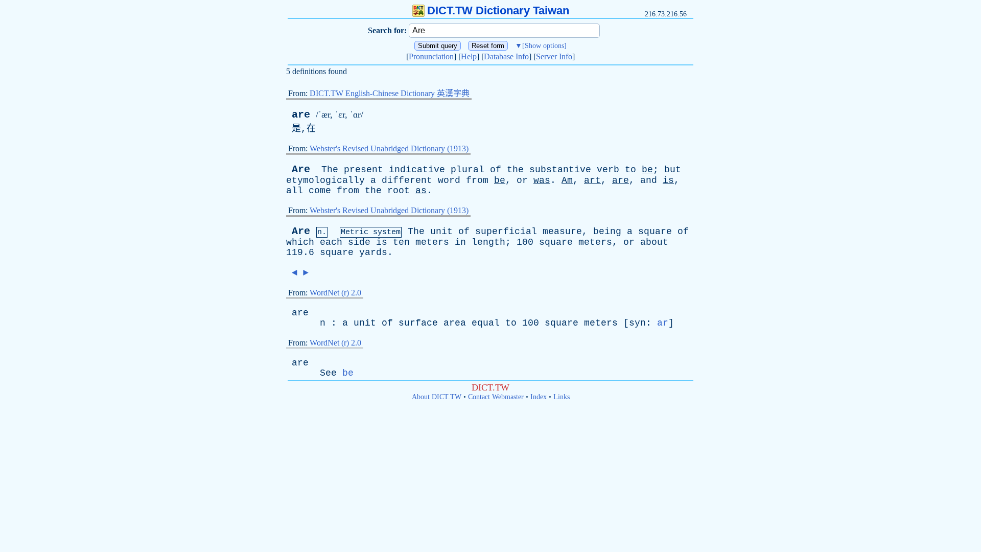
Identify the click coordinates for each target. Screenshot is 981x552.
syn (637, 323)
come (320, 191)
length (488, 242)
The (329, 170)
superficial (506, 231)
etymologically (325, 180)
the (515, 170)
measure (562, 231)
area (454, 323)
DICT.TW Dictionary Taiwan (498, 10)
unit (441, 231)
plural (467, 170)
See (328, 373)
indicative (417, 170)
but (672, 170)
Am (567, 180)
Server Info (554, 56)
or (522, 180)
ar (662, 323)
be (647, 170)
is (668, 180)
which (300, 242)
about (654, 242)
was (541, 180)
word (449, 180)
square (655, 231)
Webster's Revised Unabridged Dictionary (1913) (389, 148)
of (495, 170)
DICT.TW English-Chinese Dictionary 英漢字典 (390, 93)
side (359, 242)
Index (538, 397)
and (648, 180)
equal (486, 323)
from (477, 180)
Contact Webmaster (496, 397)
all (294, 191)
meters (432, 242)
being (607, 231)
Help (469, 56)
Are (301, 169)
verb (608, 170)
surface (418, 323)
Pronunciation (431, 56)
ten (401, 242)
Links (561, 397)
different (407, 180)
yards (373, 252)
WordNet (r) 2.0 (335, 292)
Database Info (506, 56)
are (301, 115)
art (592, 180)
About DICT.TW (436, 397)
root (398, 191)
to (630, 170)
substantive (560, 170)
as (421, 191)
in (460, 242)
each (331, 242)
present (363, 170)
